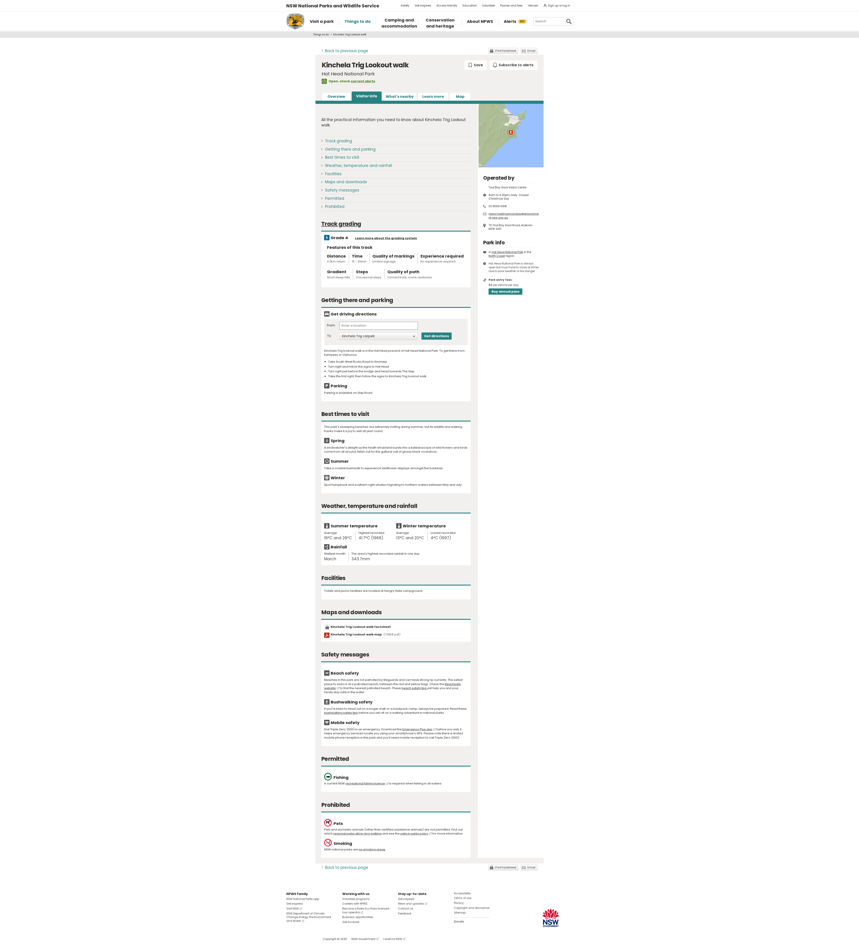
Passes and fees (511, 5)
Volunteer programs (356, 899)
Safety (405, 5)
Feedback (404, 913)
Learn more (433, 96)
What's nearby (400, 96)
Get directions (436, 336)
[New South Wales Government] (550, 918)
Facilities (333, 174)
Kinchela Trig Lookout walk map (365, 634)
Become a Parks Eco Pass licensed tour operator (365, 910)
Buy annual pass (505, 291)
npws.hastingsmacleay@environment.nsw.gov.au (514, 215)
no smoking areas (372, 849)
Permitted (334, 198)
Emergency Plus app (417, 729)
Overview (336, 96)
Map (460, 96)
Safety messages (342, 190)
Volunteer (488, 5)
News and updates (411, 904)
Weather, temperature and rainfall (358, 165)
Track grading (338, 141)
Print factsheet (505, 51)
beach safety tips (414, 688)
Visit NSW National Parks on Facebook (290, 939)
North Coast (497, 256)
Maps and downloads (346, 182)
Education (470, 5)
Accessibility (462, 893)
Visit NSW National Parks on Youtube (310, 939)
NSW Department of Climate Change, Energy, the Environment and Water (308, 917)
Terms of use (462, 898)
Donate (459, 921)
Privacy (459, 903)
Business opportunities (357, 917)
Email (531, 51)
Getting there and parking (350, 149)
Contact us (405, 908)
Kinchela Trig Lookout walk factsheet (361, 627)
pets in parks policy (414, 833)
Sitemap (460, 912)
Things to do (321, 34)
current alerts (363, 81)
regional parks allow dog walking (357, 833)
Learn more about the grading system (386, 238)
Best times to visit (342, 157)
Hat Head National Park (507, 252)
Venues (533, 5)
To (329, 336)
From (331, 325)
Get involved (350, 922)
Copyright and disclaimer (471, 908)
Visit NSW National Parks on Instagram (300, 939)
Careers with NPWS (355, 904)
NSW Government (363, 939)
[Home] (295, 21)
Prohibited (334, 206)
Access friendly (446, 5)
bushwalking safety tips (341, 713)
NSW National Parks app (302, 899)
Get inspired (423, 5)
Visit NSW (292, 908)
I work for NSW (392, 939)
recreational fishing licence (365, 783)
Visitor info (366, 96)
